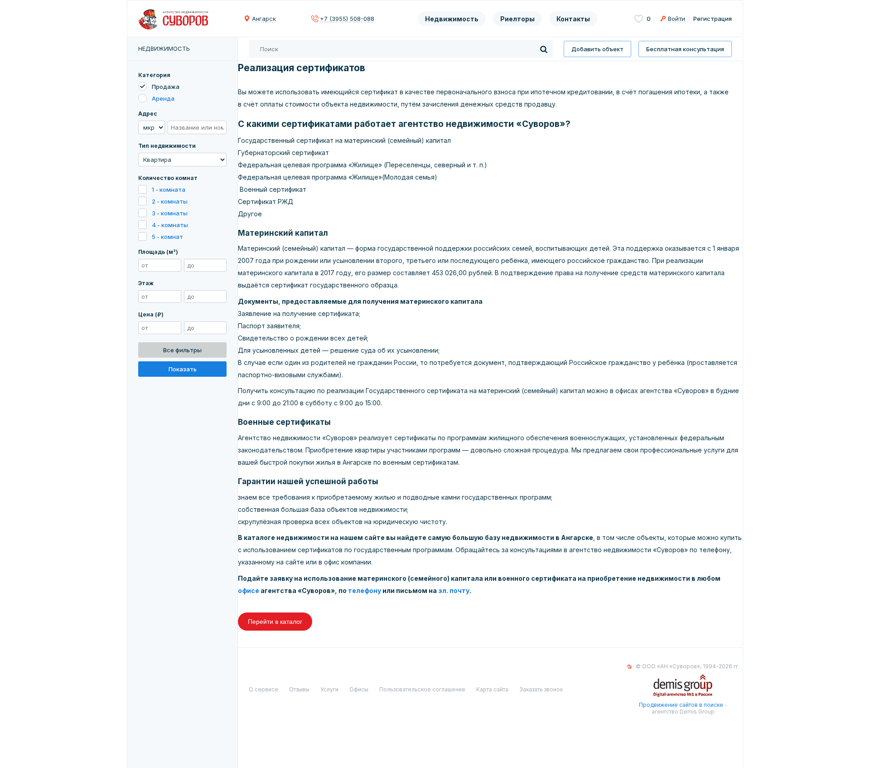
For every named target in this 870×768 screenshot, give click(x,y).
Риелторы (517, 19)
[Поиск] (544, 49)
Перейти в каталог (275, 621)
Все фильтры (182, 350)
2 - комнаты (170, 201)
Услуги (329, 689)
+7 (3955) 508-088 (347, 18)
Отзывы (299, 689)
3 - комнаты (170, 213)
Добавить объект (597, 49)
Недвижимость (451, 19)
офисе (248, 590)
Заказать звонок (541, 689)
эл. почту (453, 590)
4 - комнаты (170, 224)
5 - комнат (167, 236)
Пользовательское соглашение (422, 689)
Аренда (163, 98)
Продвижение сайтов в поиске (681, 704)
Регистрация (712, 18)
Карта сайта (492, 689)
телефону (364, 590)
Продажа (165, 86)
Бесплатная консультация (685, 49)
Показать (183, 369)
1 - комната (168, 189)
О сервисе (263, 689)
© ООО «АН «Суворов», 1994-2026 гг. (688, 666)
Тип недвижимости (167, 145)
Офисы (358, 689)
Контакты (573, 19)
